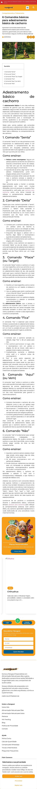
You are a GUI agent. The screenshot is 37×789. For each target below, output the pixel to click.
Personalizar (18, 780)
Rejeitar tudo (18, 785)
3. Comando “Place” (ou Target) (13, 76)
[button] (27, 7)
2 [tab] (16, 618)
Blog (7, 588)
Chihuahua (10, 592)
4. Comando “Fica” (9, 79)
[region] (18, 774)
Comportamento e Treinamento (13, 13)
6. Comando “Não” (9, 83)
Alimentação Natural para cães (13, 676)
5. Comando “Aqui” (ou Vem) (12, 81)
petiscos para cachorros (17, 504)
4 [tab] (21, 618)
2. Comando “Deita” (10, 74)
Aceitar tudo (18, 776)
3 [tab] (18, 618)
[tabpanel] (18, 586)
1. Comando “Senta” (10, 72)
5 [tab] (23, 618)
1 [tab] (14, 618)
